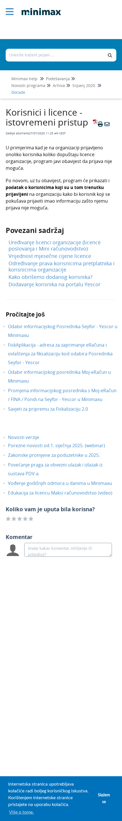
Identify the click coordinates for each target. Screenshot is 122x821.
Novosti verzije (27, 437)
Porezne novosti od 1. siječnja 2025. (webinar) (60, 445)
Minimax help (24, 78)
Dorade (18, 92)
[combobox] (55, 55)
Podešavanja (58, 78)
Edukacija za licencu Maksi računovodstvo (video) (64, 493)
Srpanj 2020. (84, 85)
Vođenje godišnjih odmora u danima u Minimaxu (64, 483)
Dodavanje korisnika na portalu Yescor (54, 284)
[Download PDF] (94, 124)
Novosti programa (28, 85)
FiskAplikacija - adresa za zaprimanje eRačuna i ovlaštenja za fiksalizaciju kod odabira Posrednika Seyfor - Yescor (60, 354)
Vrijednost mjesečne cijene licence (50, 256)
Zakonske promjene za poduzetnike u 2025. (58, 455)
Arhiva (59, 85)
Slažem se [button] (104, 798)
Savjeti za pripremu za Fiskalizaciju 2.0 (52, 409)
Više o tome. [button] (21, 812)
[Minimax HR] (39, 7)
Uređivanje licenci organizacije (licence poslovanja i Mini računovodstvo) (55, 245)
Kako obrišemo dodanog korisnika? (50, 276)
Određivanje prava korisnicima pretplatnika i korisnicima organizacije (62, 266)
